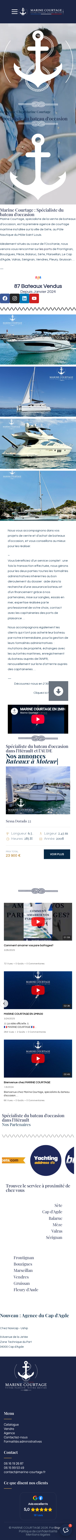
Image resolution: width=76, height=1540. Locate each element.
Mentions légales (38, 1534)
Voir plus (57, 854)
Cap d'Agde (52, 1211)
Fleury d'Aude (26, 1289)
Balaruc (55, 1218)
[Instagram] (14, 298)
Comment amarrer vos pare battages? (28, 945)
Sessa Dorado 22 (18, 821)
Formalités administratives (23, 1442)
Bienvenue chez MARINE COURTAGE (27, 1082)
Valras (56, 1230)
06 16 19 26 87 (13, 1464)
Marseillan (23, 1270)
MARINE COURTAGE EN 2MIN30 (23, 1014)
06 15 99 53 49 (14, 1468)
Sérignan (54, 1237)
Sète (58, 1205)
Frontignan (24, 1257)
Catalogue (11, 1425)
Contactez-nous (15, 1437)
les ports (45, 249)
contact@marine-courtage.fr (25, 1472)
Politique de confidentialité (38, 1531)
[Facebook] (5, 298)
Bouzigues (23, 1263)
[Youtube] (34, 298)
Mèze (57, 1224)
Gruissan (22, 1283)
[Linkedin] (24, 298)
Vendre (9, 1429)
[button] (4, 1003)
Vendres (21, 1276)
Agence (9, 1433)
